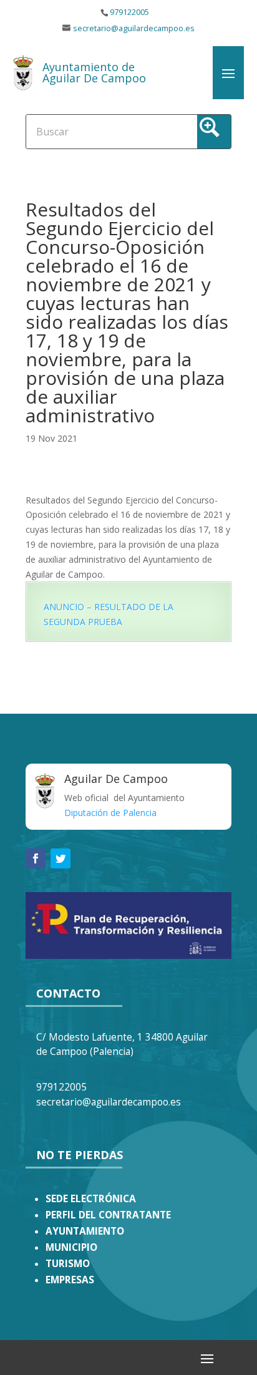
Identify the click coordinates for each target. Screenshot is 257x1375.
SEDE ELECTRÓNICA (91, 1198)
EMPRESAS (70, 1279)
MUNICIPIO (71, 1247)
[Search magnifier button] (214, 131)
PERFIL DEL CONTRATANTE (108, 1215)
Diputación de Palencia (110, 813)
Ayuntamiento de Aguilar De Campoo (94, 72)
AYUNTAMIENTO (85, 1231)
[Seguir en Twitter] (60, 858)
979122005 (129, 12)
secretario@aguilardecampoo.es (134, 28)
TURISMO (68, 1263)
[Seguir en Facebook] (36, 858)
